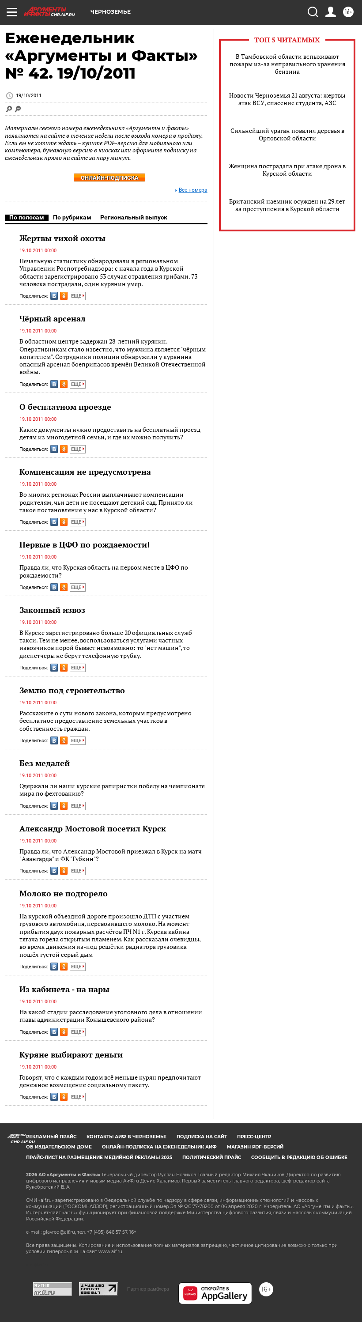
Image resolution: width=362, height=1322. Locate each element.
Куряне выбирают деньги (71, 1054)
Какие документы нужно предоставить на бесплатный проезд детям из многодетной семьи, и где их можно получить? (109, 433)
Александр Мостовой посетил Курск (92, 828)
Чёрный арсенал (52, 318)
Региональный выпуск (133, 217)
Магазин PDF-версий (255, 1147)
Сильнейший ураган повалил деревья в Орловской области (287, 134)
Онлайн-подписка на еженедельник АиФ (159, 1147)
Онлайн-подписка (110, 177)
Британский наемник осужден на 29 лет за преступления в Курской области (287, 204)
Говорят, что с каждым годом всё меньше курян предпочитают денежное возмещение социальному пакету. (110, 1081)
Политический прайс (211, 1157)
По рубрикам (72, 217)
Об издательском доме (59, 1147)
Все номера (193, 190)
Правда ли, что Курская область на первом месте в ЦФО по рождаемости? (103, 571)
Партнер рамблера (148, 1289)
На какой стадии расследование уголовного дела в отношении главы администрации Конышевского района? (110, 1016)
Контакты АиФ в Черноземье (126, 1137)
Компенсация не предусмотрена (85, 471)
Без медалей (44, 763)
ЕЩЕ (77, 296)
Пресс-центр (254, 1137)
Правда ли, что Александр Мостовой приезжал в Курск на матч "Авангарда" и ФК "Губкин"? (110, 855)
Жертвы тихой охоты (62, 238)
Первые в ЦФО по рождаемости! (84, 544)
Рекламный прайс (51, 1137)
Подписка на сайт (202, 1137)
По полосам (26, 217)
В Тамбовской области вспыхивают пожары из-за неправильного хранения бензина (287, 64)
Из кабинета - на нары (64, 989)
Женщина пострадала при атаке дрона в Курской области (287, 169)
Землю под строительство (72, 690)
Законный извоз (52, 609)
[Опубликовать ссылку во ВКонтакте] (54, 296)
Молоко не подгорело (63, 893)
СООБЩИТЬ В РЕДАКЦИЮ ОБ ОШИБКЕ (299, 1157)
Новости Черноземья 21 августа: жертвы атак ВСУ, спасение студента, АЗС (287, 98)
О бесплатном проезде (65, 406)
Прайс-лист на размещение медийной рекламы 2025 (99, 1157)
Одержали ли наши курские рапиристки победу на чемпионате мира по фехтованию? (112, 789)
